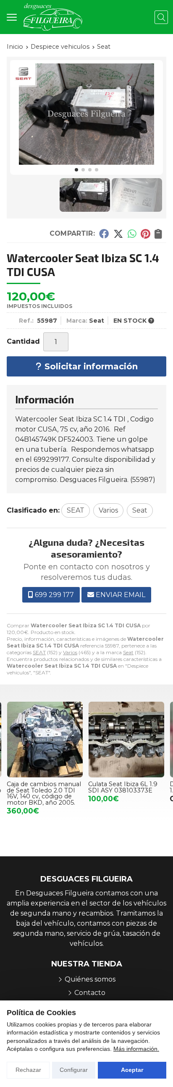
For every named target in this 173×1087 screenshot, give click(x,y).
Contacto (89, 993)
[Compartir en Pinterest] (145, 233)
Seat (128, 652)
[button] (76, 169)
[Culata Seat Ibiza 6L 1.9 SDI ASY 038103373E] (45, 739)
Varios (70, 652)
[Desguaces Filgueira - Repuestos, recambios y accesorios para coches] (53, 17)
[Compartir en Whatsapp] (132, 233)
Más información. (136, 1048)
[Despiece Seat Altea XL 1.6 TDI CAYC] (126, 739)
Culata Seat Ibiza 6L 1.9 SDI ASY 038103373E (41, 787)
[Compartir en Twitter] (118, 233)
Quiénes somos (90, 979)
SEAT (39, 652)
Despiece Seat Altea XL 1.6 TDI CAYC (123, 787)
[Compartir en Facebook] (104, 233)
